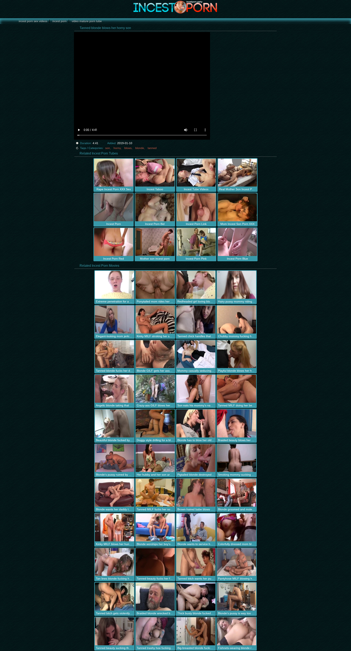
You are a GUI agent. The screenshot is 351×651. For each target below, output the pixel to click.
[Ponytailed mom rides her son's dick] (155, 285)
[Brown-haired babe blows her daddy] (195, 493)
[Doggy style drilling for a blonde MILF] (155, 423)
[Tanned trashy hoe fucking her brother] (155, 631)
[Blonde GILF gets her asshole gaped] (155, 354)
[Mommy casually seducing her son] (195, 354)
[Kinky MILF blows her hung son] (114, 527)
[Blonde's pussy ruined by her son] (114, 458)
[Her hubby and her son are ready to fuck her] (155, 458)
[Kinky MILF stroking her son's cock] (155, 320)
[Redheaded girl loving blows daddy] (195, 285)
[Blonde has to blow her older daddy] (195, 423)
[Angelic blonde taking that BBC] (114, 389)
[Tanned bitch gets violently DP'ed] (114, 597)
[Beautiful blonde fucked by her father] (114, 423)
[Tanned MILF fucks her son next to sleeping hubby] (155, 493)
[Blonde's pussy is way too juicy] (236, 597)
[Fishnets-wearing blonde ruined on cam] (236, 631)
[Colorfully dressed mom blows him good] (236, 527)
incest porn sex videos (33, 21)
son (107, 148)
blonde (139, 148)
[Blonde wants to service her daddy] (195, 527)
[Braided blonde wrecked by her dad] (155, 597)
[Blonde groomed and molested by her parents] (236, 493)
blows (128, 148)
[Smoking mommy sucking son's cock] (236, 458)
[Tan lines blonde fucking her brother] (114, 562)
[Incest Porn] (175, 7)
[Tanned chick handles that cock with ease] (195, 320)
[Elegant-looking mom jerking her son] (114, 320)
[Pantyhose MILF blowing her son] (236, 562)
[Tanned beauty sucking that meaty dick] (114, 631)
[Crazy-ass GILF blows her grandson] (155, 389)
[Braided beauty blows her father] (236, 423)
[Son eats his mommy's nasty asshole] (195, 389)
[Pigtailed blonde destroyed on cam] (195, 458)
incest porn (59, 21)
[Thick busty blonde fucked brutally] (195, 597)
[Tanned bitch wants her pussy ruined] (195, 562)
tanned (152, 148)
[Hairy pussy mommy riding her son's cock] (236, 285)
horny (117, 148)
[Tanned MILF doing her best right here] (236, 389)
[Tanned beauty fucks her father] (155, 562)
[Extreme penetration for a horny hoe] (114, 285)
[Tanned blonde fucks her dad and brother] (114, 354)
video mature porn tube (87, 21)
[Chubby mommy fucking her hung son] (236, 320)
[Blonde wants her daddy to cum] (114, 493)
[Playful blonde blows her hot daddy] (236, 354)
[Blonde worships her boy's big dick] (155, 527)
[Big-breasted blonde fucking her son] (195, 631)
